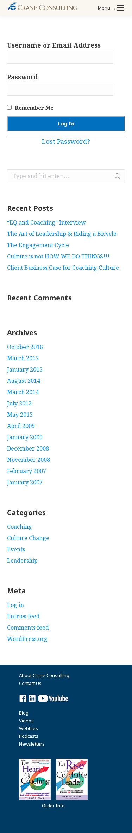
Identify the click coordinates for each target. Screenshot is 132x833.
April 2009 (21, 426)
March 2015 (23, 358)
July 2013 (19, 403)
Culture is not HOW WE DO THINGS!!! (58, 256)
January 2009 (25, 437)
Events (16, 549)
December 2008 (28, 448)
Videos (26, 720)
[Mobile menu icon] (120, 7)
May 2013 (20, 414)
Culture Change (28, 538)
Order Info (53, 805)
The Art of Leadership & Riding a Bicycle (62, 234)
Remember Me (33, 107)
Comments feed (28, 627)
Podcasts (28, 736)
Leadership (22, 560)
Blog (24, 713)
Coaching (19, 527)
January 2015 (25, 369)
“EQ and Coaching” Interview (46, 222)
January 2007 (25, 482)
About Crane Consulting (44, 675)
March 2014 (23, 392)
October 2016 (25, 347)
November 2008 (28, 460)
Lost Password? (66, 141)
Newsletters (32, 744)
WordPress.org (27, 639)
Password (22, 77)
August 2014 (23, 381)
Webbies (28, 728)
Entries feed (23, 616)
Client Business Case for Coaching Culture (63, 267)
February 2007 (26, 471)
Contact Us (30, 683)
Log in (15, 605)
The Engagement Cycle (38, 245)
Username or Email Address (54, 45)
